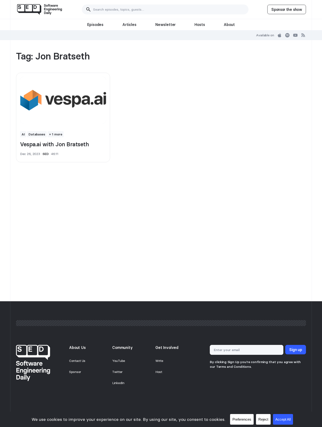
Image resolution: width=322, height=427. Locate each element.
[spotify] (287, 35)
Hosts (199, 24)
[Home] (39, 9)
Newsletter (165, 24)
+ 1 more (55, 134)
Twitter (117, 372)
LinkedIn (118, 383)
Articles (129, 24)
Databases (37, 134)
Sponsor (75, 372)
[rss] (303, 35)
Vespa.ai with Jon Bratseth (54, 144)
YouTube (118, 361)
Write (159, 361)
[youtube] (295, 35)
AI (23, 134)
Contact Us (77, 361)
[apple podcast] (279, 35)
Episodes (95, 24)
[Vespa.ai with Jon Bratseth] (63, 100)
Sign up (295, 349)
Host (158, 372)
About (229, 24)
